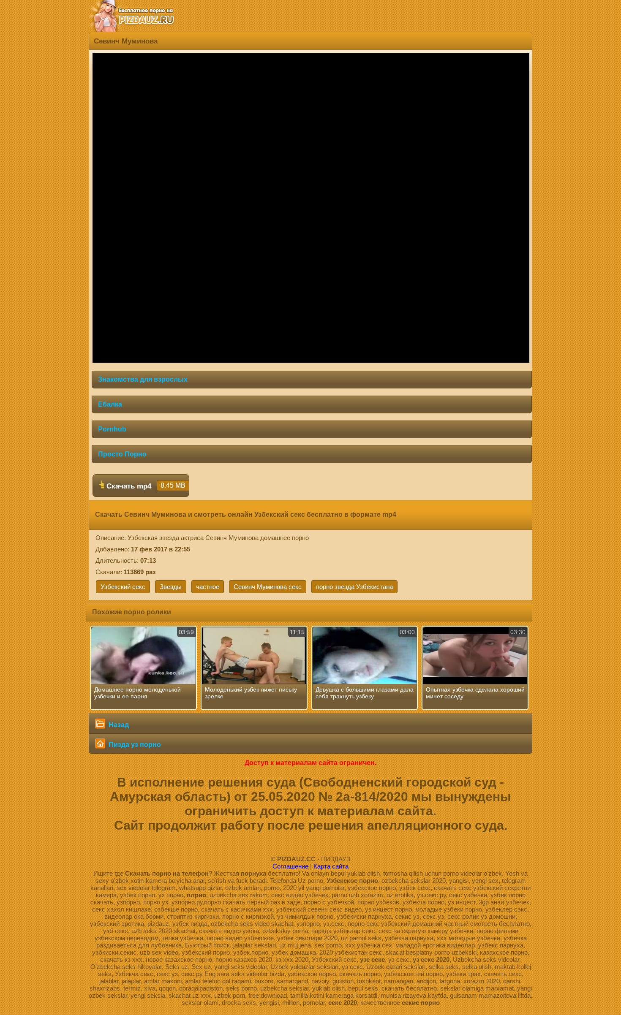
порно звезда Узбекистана (354, 586)
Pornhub (112, 429)
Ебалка (110, 404)
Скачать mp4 (144, 486)
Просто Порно (122, 454)
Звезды (171, 586)
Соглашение (290, 866)
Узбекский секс (123, 586)
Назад (118, 724)
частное (207, 586)
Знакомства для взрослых (143, 379)
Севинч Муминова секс (268, 586)
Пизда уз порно (134, 744)
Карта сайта (331, 866)
